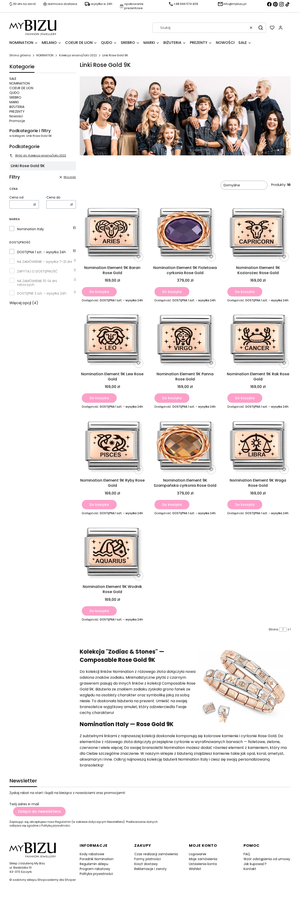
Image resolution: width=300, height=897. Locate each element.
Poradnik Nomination (96, 859)
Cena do (53, 197)
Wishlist (195, 868)
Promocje (17, 121)
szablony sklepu (25, 880)
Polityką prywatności (55, 826)
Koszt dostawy (146, 864)
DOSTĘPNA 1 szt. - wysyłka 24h (41, 252)
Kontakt (250, 868)
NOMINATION (44, 55)
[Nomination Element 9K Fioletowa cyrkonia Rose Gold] (185, 233)
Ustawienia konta (203, 864)
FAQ (247, 854)
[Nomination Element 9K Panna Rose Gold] (185, 339)
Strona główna (20, 55)
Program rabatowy (95, 868)
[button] (260, 28)
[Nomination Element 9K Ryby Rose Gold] (112, 446)
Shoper (70, 880)
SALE (12, 78)
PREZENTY (17, 111)
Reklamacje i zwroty (150, 868)
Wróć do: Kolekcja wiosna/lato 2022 (40, 155)
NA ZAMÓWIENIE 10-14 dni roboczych (37, 283)
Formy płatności (147, 859)
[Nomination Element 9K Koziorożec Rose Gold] (258, 233)
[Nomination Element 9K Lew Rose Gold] (112, 339)
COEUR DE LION (21, 88)
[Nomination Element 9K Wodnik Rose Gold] (112, 552)
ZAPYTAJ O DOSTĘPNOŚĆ (37, 271)
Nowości (16, 116)
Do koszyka (99, 291)
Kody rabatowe (92, 854)
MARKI (14, 102)
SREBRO (15, 97)
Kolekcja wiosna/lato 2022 (78, 55)
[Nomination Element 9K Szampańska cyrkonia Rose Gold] (185, 446)
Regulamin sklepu (94, 864)
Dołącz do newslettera (39, 811)
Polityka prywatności (96, 873)
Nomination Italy (30, 229)
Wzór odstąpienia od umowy (267, 859)
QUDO (14, 92)
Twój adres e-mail (24, 804)
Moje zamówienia (203, 859)
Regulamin (63, 822)
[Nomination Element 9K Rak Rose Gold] (258, 339)
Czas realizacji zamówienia (156, 854)
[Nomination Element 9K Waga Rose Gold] (258, 446)
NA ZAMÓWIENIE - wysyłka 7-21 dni (44, 262)
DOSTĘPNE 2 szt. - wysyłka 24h (41, 293)
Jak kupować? (255, 864)
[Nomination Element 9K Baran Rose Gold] (112, 233)
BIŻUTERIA (16, 106)
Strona (273, 629)
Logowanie (197, 854)
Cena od (16, 197)
